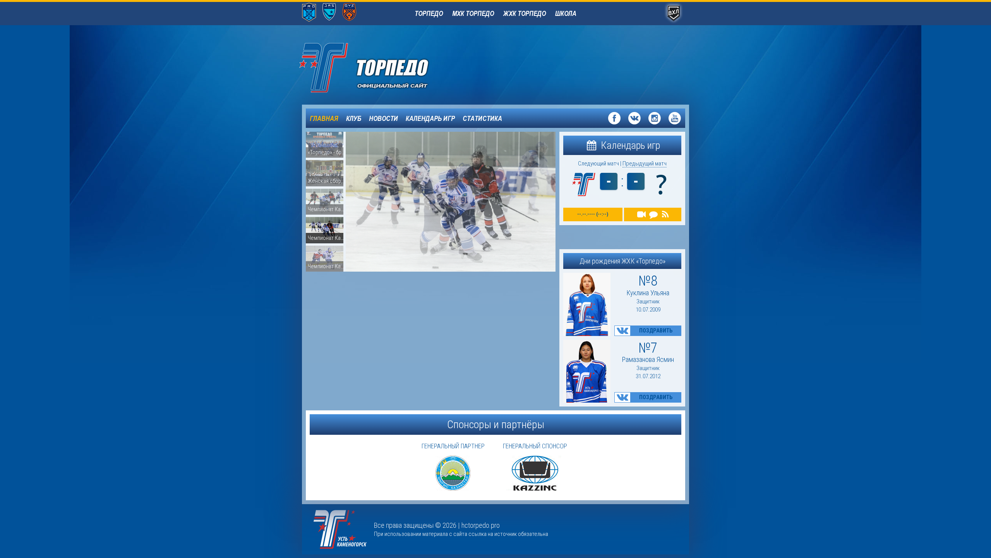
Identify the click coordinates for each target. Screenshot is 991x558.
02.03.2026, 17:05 (448, 250)
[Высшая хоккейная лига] (673, 14)
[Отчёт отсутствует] (665, 214)
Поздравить (655, 330)
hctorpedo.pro (480, 525)
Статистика (482, 118)
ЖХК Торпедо (524, 13)
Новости (383, 118)
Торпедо (429, 13)
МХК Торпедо (473, 13)
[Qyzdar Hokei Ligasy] (349, 13)
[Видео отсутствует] (642, 214)
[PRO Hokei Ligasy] (309, 13)
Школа (565, 13)
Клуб (353, 118)
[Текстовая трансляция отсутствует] (653, 214)
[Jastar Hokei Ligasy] (329, 13)
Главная (324, 118)
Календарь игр (430, 118)
